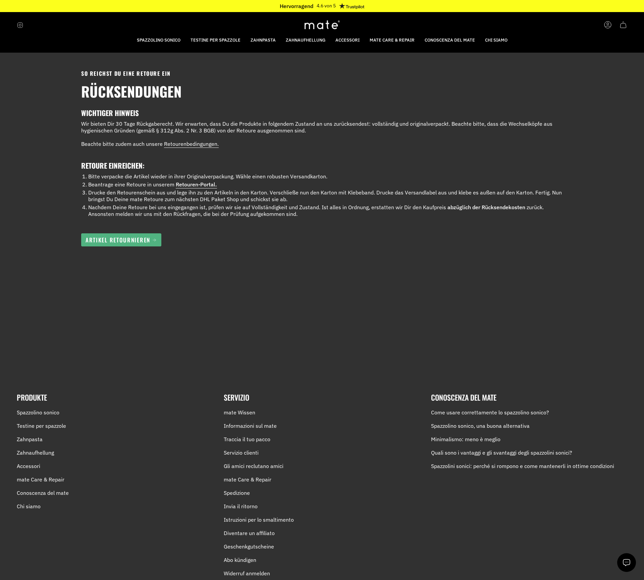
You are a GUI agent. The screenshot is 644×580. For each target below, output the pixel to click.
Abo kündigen (240, 560)
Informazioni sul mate (250, 425)
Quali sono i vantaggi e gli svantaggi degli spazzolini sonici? (501, 452)
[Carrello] (623, 25)
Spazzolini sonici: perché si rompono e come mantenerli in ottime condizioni (522, 466)
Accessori (28, 466)
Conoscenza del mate (43, 492)
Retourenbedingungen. (191, 143)
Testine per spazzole (41, 425)
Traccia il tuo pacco (247, 439)
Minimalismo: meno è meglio (465, 439)
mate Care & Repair (40, 479)
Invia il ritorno (241, 506)
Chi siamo (29, 506)
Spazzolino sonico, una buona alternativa (480, 425)
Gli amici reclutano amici (253, 466)
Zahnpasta (30, 439)
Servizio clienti (241, 452)
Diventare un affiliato (249, 533)
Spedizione (237, 492)
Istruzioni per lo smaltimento (259, 519)
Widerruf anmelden (247, 573)
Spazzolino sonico (38, 412)
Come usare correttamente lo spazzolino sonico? (490, 412)
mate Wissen (239, 412)
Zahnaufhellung (35, 452)
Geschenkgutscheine (249, 546)
